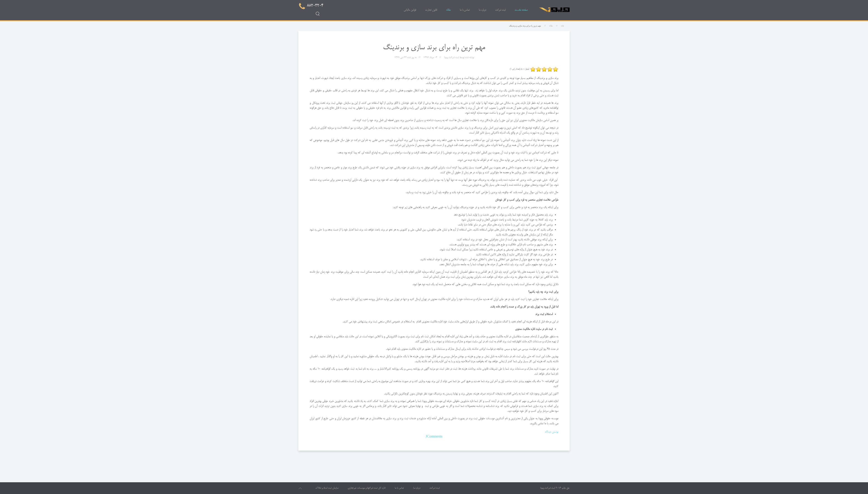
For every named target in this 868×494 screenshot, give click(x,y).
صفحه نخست (521, 10)
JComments (434, 437)
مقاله (448, 10)
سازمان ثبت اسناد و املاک (326, 488)
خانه (562, 26)
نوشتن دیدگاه (551, 432)
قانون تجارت (431, 10)
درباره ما (482, 10)
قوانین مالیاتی (410, 10)
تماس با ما (465, 10)
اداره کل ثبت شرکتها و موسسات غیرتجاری (366, 488)
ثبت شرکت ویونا (547, 488)
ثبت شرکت (500, 10)
